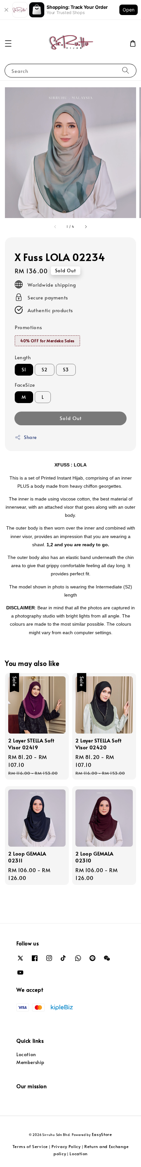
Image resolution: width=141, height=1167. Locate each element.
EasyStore (102, 1134)
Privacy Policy (66, 1146)
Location (26, 1054)
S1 (24, 369)
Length (23, 357)
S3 (66, 369)
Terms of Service (30, 1146)
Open (128, 9)
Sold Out (71, 417)
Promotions (28, 327)
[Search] (125, 70)
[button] (8, 43)
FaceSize (25, 384)
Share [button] (30, 437)
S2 (45, 369)
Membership (30, 1062)
